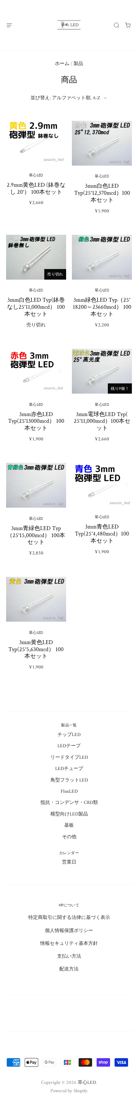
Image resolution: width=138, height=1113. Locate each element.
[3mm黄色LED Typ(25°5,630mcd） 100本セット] (36, 628)
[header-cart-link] (128, 25)
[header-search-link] (116, 25)
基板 (69, 825)
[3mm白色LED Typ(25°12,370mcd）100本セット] (102, 172)
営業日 (69, 862)
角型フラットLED (69, 780)
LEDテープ (69, 746)
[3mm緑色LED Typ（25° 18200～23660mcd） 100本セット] (102, 286)
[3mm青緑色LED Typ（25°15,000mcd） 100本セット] (36, 514)
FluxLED (69, 791)
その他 (69, 837)
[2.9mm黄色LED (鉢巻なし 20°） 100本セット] (36, 168)
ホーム (62, 64)
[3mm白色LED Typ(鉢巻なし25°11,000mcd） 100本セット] (36, 286)
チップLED (69, 735)
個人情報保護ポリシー (69, 931)
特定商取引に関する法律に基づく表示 (69, 917)
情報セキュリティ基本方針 (69, 943)
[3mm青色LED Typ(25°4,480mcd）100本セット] (102, 513)
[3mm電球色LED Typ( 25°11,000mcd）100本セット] (102, 400)
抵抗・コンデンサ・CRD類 (69, 802)
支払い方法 (69, 956)
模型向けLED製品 (69, 814)
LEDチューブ (69, 769)
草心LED (87, 1082)
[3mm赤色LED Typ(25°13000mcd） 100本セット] (36, 400)
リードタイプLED (69, 757)
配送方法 (69, 969)
